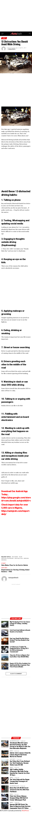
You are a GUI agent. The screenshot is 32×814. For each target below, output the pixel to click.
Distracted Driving (8, 558)
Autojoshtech (11, 49)
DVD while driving (15, 384)
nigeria (4, 560)
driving (26, 558)
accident (15, 556)
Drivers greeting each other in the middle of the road (13, 364)
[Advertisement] (16, 16)
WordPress (25, 810)
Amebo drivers (6, 438)
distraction (19, 558)
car (21, 556)
